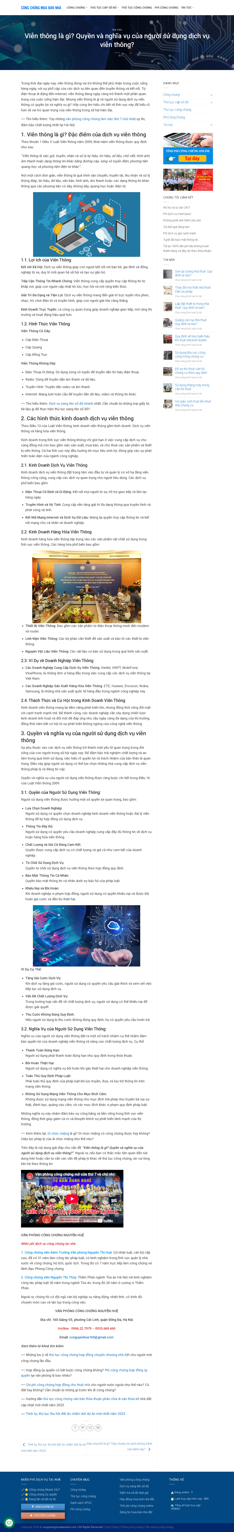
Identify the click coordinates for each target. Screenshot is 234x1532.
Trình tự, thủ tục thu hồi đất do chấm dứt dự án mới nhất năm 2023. (75, 1414)
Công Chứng (112, 1527)
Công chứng (76, 7)
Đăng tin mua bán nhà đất (136, 1512)
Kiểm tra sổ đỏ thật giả (134, 1493)
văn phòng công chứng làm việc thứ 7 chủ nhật (101, 119)
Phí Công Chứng (166, 7)
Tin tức (186, 7)
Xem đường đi (44, 1506)
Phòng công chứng (132, 1527)
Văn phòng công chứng (134, 1479)
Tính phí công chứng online (136, 1506)
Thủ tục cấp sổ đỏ (103, 7)
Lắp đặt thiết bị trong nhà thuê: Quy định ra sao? (192, 305)
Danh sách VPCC (81, 1503)
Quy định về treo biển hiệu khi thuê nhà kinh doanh (192, 338)
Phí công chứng (44, 1515)
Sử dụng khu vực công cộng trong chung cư (190, 354)
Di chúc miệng (58, 1133)
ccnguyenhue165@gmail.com (91, 1337)
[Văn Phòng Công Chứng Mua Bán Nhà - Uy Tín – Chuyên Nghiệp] (41, 7)
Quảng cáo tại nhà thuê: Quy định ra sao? (191, 322)
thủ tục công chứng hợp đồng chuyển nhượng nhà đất (89, 1355)
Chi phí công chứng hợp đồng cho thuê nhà (58, 1385)
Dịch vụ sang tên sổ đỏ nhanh (71, 403)
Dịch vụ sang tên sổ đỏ (134, 1486)
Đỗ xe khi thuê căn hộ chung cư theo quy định (191, 371)
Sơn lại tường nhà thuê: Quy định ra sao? (193, 273)
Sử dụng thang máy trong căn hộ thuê (192, 387)
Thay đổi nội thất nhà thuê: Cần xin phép (193, 289)
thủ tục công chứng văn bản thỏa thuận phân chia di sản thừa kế (91, 1399)
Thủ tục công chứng (136, 7)
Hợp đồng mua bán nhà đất (137, 1499)
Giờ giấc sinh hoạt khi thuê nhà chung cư (193, 403)
